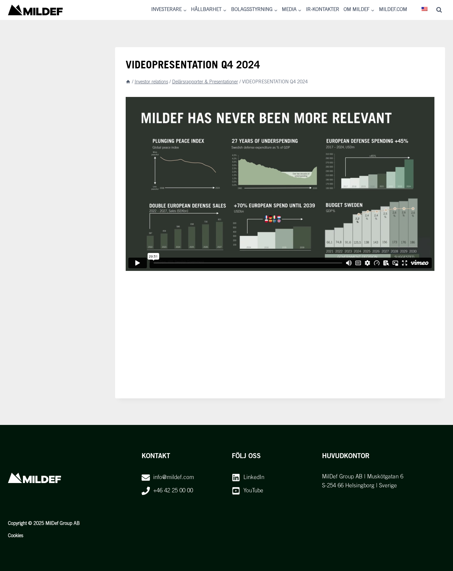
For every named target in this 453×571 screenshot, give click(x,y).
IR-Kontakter (322, 9)
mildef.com (393, 9)
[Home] (128, 82)
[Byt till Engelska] (425, 10)
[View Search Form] (439, 10)
